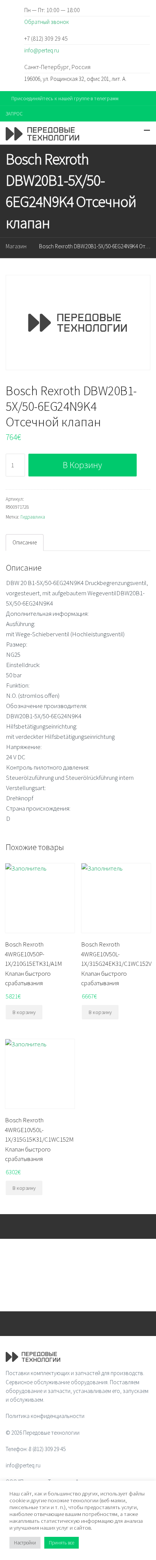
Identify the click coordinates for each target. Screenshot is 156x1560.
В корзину (82, 465)
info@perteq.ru (41, 50)
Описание (24, 542)
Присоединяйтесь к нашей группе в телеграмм (65, 98)
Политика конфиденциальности (45, 1416)
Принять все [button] (61, 1542)
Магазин (16, 246)
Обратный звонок (46, 21)
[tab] (25, 542)
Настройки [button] (25, 1542)
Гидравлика (32, 517)
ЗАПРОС (14, 113)
